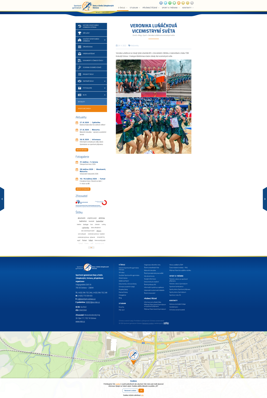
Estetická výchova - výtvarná (86, 237)
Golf (92, 244)
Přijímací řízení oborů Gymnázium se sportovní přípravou (155, 305)
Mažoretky (135, 45)
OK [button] (141, 391)
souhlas (117, 384)
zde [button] (142, 395)
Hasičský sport (99, 244)
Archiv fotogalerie (83, 189)
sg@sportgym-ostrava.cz (86, 299)
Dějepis (98, 231)
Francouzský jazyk (100, 240)
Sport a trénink (170, 7)
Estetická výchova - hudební (96, 234)
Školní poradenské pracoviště (153, 273)
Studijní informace (150, 279)
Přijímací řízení (150, 7)
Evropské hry (101, 237)
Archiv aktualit (82, 150)
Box (91, 224)
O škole (121, 7)
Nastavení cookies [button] (148, 323)
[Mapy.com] (133, 364)
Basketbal (99, 221)
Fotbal (91, 240)
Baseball (91, 221)
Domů (135, 35)
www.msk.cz (80, 321)
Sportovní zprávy (84, 108)
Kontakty (186, 7)
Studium (134, 7)
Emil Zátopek (82, 234)
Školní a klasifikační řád (151, 267)
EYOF (78, 240)
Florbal (84, 240)
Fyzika (86, 244)
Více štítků (91, 247)
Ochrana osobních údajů (126, 321)
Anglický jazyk (92, 218)
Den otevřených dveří (87, 231)
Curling (104, 224)
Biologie (85, 224)
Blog (139, 35)
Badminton (83, 221)
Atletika (102, 218)
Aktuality (81, 102)
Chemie (97, 224)
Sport (145, 35)
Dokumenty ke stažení (151, 282)
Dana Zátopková (96, 228)
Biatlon (79, 224)
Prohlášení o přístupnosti (141, 321)
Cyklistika (85, 228)
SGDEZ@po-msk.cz (93, 302)
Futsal (80, 243)
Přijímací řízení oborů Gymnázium (155, 309)
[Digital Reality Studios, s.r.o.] (166, 323)
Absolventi (81, 218)
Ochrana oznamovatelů (177, 310)
